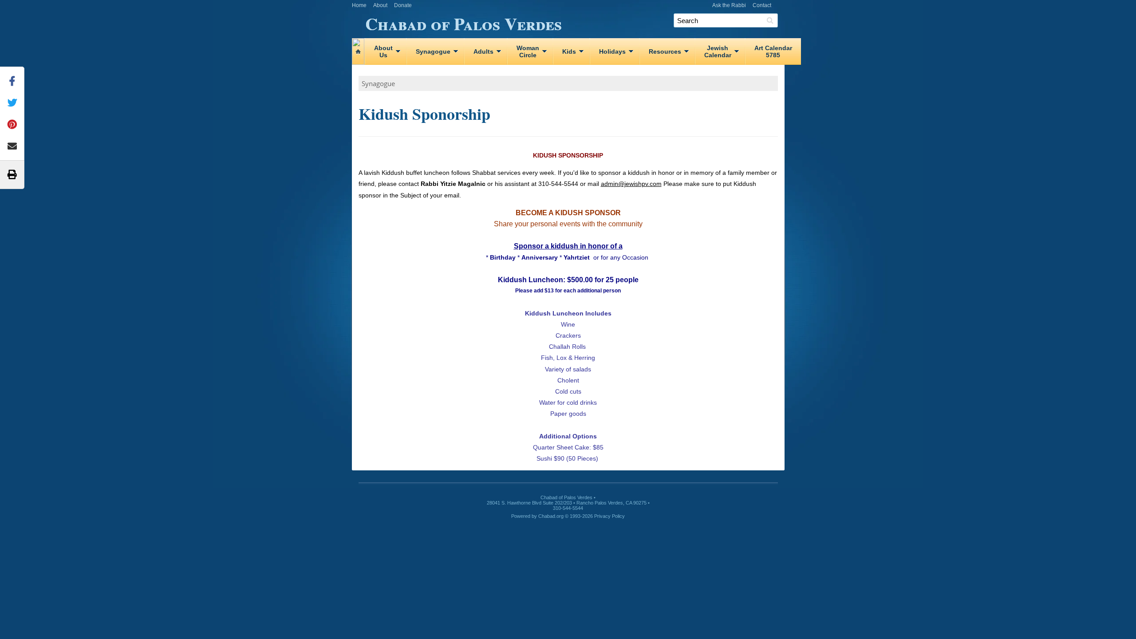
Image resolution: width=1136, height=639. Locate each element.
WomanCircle (528, 51)
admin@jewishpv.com (631, 183)
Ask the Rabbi (729, 5)
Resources (665, 51)
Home (359, 5)
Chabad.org (551, 516)
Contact (762, 5)
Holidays (612, 51)
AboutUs (383, 51)
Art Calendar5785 (773, 51)
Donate (403, 5)
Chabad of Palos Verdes (463, 22)
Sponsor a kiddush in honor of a (568, 246)
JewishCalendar (717, 51)
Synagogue (433, 51)
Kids (569, 51)
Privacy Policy (609, 516)
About (380, 5)
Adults (483, 51)
